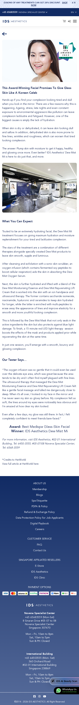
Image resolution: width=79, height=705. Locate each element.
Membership (40, 489)
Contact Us (39, 550)
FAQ (39, 544)
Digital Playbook (39, 523)
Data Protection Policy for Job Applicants (39, 517)
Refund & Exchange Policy (39, 512)
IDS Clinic (39, 577)
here (36, 463)
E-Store (39, 565)
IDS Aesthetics (39, 571)
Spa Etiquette (39, 500)
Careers (39, 529)
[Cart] (65, 21)
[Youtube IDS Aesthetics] (44, 697)
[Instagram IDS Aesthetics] (39, 697)
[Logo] (14, 21)
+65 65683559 (33, 617)
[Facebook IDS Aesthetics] (34, 697)
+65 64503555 (33, 658)
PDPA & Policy (40, 506)
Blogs (39, 495)
